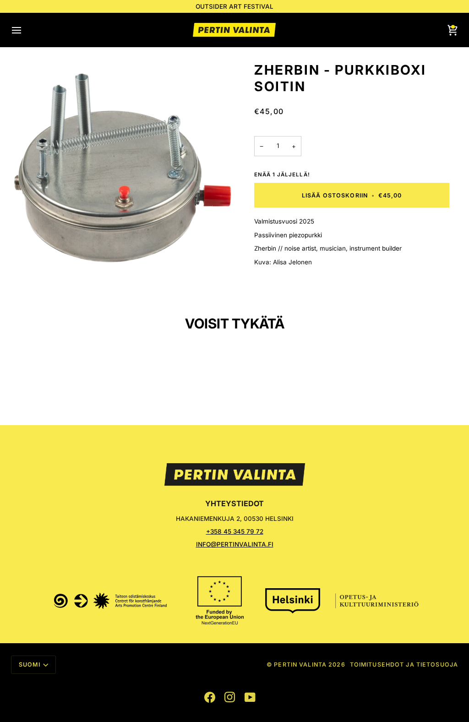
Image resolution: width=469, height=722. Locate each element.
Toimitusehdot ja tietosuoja (404, 664)
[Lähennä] (122, 173)
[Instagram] (229, 697)
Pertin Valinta (300, 664)
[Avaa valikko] (24, 30)
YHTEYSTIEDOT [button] (234, 503)
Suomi (29, 664)
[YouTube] (250, 697)
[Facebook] (209, 697)
